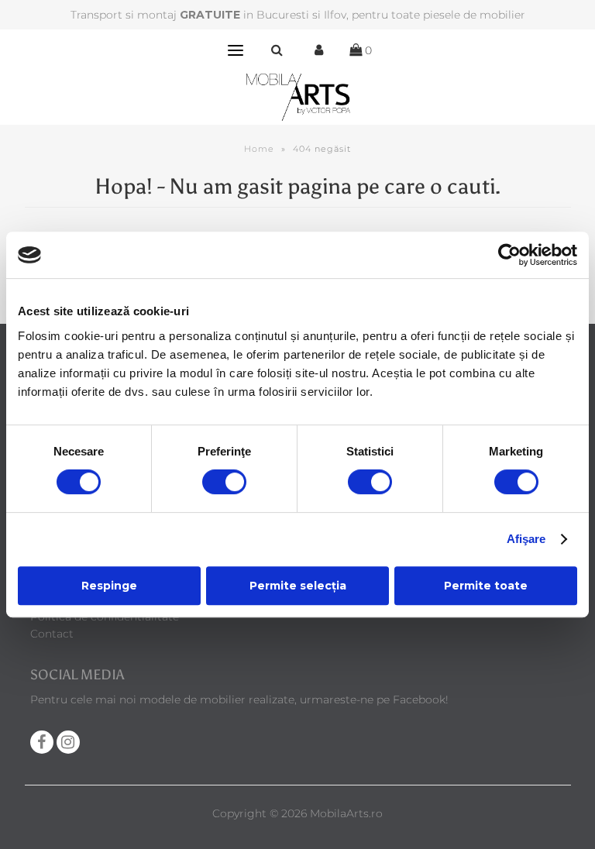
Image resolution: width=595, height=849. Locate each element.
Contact (52, 634)
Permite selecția (297, 586)
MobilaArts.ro (346, 813)
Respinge (109, 586)
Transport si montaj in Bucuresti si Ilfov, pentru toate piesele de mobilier (298, 15)
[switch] (224, 481)
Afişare (526, 538)
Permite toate (486, 586)
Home (259, 148)
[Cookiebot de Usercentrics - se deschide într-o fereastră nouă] (509, 254)
